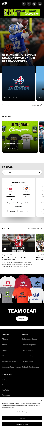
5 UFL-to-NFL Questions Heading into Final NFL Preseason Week (19, 58)
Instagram (11, 380)
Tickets (5, 339)
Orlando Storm (27, 361)
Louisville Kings (28, 356)
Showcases (6, 356)
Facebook (11, 395)
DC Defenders (27, 350)
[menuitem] (12, 351)
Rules (4, 350)
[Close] (41, 400)
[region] (22, 412)
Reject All (22, 418)
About (4, 344)
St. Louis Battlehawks (30, 367)
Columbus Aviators (29, 339)
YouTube (11, 390)
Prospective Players (10, 361)
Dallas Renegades (29, 344)
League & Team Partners (11, 367)
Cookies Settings (22, 412)
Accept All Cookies (22, 424)
